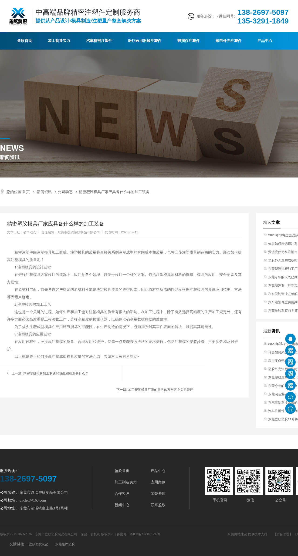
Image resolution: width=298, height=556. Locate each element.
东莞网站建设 (237, 534)
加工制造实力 (59, 41)
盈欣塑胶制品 (38, 544)
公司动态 (65, 191)
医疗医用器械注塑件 (145, 41)
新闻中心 (122, 505)
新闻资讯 (44, 191)
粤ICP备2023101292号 (145, 534)
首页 (26, 191)
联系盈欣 (158, 505)
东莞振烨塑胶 (65, 544)
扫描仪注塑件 (188, 41)
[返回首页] (290, 408)
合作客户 (122, 494)
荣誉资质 (158, 494)
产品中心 (264, 41)
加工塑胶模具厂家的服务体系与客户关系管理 (160, 389)
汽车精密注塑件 (99, 41)
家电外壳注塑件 (229, 41)
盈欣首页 (24, 41)
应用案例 (158, 482)
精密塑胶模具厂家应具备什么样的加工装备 (114, 191)
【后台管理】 (283, 534)
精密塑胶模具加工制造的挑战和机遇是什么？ (55, 373)
